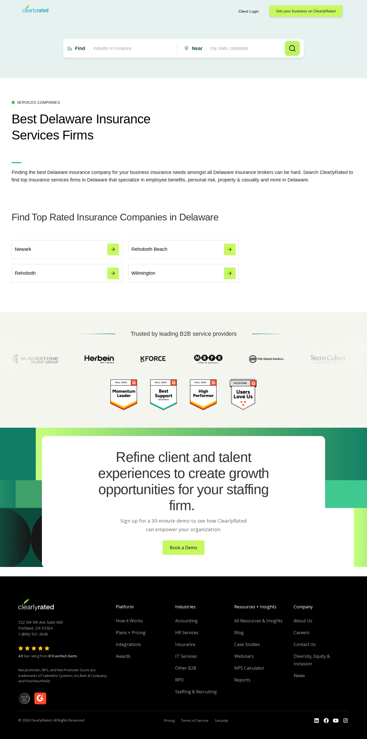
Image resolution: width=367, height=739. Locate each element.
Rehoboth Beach (149, 249)
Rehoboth (25, 273)
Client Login (249, 11)
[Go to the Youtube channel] (336, 720)
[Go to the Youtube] (326, 720)
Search (292, 48)
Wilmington (143, 273)
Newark (23, 249)
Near (197, 48)
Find (80, 48)
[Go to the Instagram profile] (345, 720)
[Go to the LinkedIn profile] (316, 720)
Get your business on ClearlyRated (306, 11)
